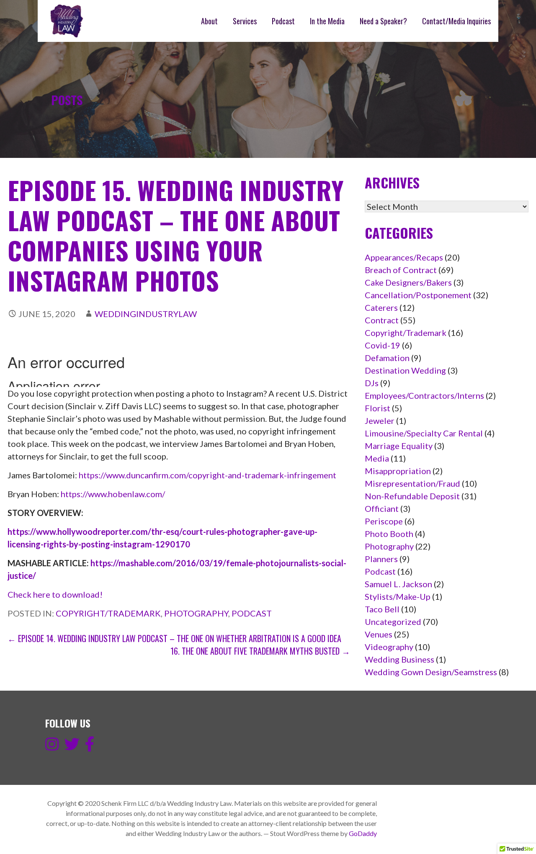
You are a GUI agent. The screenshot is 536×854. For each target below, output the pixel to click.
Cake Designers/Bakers (408, 282)
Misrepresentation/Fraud (412, 483)
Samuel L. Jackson (398, 584)
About (209, 20)
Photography (196, 613)
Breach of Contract (401, 270)
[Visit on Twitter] (72, 746)
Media (377, 458)
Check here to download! (55, 594)
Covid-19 (382, 345)
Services (245, 20)
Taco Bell (382, 609)
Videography (389, 647)
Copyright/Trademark (108, 613)
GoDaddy (363, 833)
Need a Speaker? (383, 20)
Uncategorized (393, 622)
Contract (382, 320)
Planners (381, 559)
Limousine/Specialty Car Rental (424, 433)
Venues (378, 634)
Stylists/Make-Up (397, 596)
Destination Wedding (405, 370)
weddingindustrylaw (146, 314)
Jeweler (379, 420)
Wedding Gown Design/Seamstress (431, 672)
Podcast (283, 20)
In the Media (327, 20)
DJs (372, 383)
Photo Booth (389, 534)
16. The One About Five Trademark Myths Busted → (260, 651)
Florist (377, 408)
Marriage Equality (399, 446)
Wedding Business (399, 659)
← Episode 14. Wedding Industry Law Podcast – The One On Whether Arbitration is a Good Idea (174, 638)
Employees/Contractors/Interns (424, 395)
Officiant (382, 508)
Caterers (381, 307)
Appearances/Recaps (404, 257)
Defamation (387, 358)
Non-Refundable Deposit (412, 496)
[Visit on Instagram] (52, 746)
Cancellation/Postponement (418, 295)
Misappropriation (398, 471)
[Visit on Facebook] (90, 746)
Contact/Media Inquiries (456, 20)
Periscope (384, 521)
